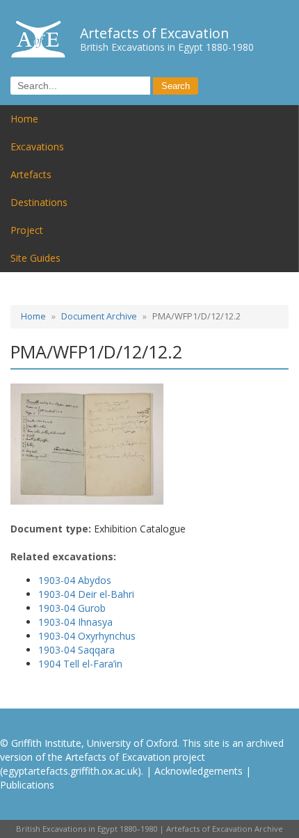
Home (24, 118)
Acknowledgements (198, 770)
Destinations (38, 202)
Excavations (37, 146)
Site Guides (35, 257)
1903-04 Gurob (72, 608)
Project (26, 230)
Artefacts (30, 174)
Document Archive (99, 316)
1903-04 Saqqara (76, 649)
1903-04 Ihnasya (75, 621)
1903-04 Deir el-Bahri (86, 594)
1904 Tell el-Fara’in (80, 663)
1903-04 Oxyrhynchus (87, 635)
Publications (27, 784)
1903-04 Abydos (74, 580)
